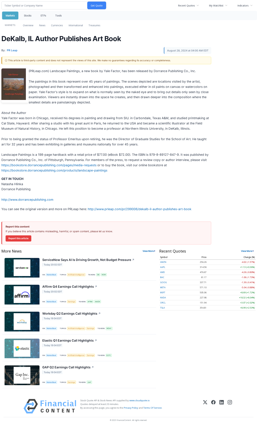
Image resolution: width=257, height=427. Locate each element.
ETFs (43, 15)
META (163, 287)
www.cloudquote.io (139, 400)
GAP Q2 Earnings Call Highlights (68, 367)
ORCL (163, 302)
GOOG (163, 282)
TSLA (162, 307)
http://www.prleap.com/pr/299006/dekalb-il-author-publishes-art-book (139, 209)
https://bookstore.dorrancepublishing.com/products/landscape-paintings (54, 170)
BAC (162, 277)
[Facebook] (213, 406)
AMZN (97, 302)
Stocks (27, 15)
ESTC (108, 355)
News (42, 25)
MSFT (162, 292)
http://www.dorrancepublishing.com (27, 199)
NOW (104, 275)
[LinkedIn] (221, 406)
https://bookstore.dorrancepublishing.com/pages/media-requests (49, 165)
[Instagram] (229, 406)
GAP (89, 382)
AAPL (162, 267)
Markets (10, 15)
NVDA (163, 297)
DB (98, 275)
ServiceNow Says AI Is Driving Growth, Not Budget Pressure (88, 260)
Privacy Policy (131, 407)
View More (148, 251)
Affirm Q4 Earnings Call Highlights (69, 286)
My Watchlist (216, 5)
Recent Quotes (186, 5)
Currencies (57, 25)
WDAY (109, 328)
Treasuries (94, 25)
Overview (28, 25)
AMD (162, 272)
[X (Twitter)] (205, 406)
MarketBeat (51, 275)
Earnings (71, 302)
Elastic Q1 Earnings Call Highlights (69, 340)
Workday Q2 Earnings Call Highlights (71, 313)
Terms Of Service (152, 407)
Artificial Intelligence (76, 275)
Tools (58, 15)
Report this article (18, 238)
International (76, 25)
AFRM (90, 302)
